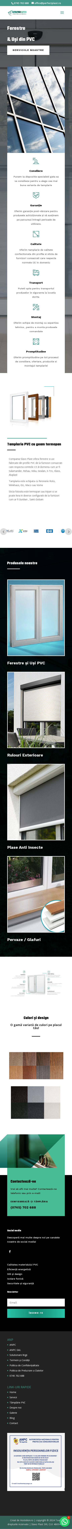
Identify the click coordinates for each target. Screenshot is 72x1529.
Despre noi (15, 1407)
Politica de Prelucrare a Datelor (26, 1370)
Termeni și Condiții (20, 1360)
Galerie (13, 1412)
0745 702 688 (17, 1375)
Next (68, 531)
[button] (65, 1522)
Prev (3, 531)
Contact (14, 1423)
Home (13, 1392)
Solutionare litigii (18, 1355)
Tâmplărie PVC (17, 1402)
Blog (12, 1417)
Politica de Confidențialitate (24, 1365)
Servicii (13, 1397)
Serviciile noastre (28, 50)
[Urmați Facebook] (10, 1251)
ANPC (13, 1344)
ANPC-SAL (15, 1350)
